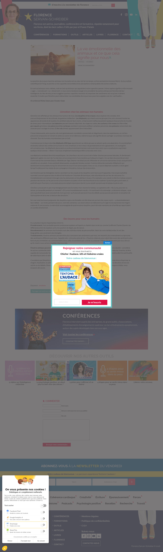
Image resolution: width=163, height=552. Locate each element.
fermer (107, 243)
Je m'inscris (94, 302)
